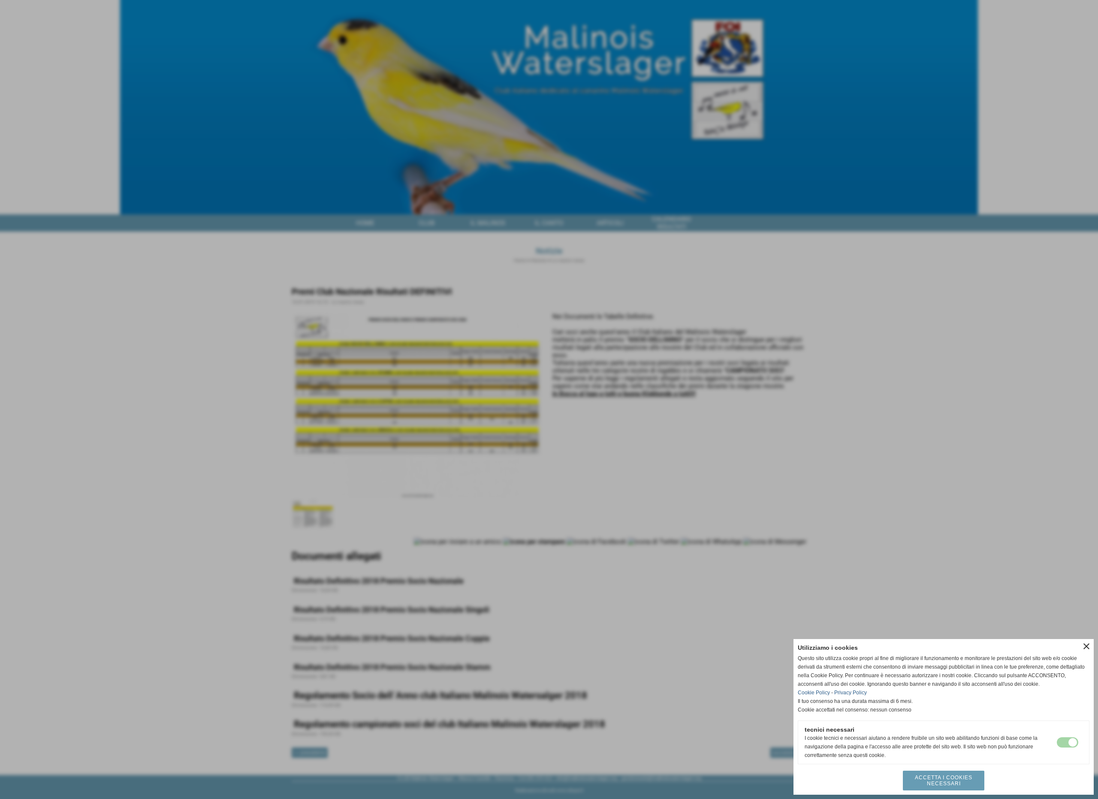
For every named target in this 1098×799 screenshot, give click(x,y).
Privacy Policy (850, 693)
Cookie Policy (814, 693)
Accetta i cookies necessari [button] (943, 781)
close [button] (1086, 646)
